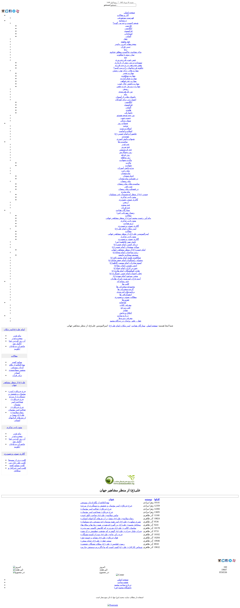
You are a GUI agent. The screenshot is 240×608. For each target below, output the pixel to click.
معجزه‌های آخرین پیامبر (125, 44)
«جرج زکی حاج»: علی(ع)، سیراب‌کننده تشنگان (101, 534)
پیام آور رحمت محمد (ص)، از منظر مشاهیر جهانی (128, 218)
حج (125, 57)
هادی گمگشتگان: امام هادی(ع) (126, 271)
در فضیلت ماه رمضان (128, 189)
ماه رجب (125, 170)
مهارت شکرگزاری (128, 78)
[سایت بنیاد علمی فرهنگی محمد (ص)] (120, 484)
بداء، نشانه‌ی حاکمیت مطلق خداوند (126, 52)
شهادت (128, 165)
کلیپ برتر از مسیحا (17, 460)
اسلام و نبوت (126, 128)
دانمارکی (128, 113)
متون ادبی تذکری (128, 197)
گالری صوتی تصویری (128, 199)
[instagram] (219, 561)
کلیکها (157, 499)
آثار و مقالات (123, 15)
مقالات (128, 215)
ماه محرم (125, 192)
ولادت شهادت (125, 160)
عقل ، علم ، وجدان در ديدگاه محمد (125, 321)
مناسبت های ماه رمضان (128, 184)
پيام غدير (17, 336)
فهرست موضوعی (125, 18)
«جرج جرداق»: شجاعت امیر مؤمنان (17, 402)
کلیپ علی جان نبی (17, 463)
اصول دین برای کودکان (125, 99)
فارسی (128, 26)
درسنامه (123, 20)
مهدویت (125, 136)
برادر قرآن (17, 375)
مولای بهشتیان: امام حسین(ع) (125, 247)
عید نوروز (125, 147)
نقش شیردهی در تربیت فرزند (128, 65)
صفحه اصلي (129, 12)
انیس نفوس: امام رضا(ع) (125, 265)
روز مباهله (125, 157)
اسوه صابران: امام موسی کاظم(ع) (126, 263)
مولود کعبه (17, 362)
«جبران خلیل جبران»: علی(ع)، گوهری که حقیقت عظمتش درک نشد (111, 531)
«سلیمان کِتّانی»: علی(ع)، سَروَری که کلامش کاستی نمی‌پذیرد (108, 528)
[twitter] (223, 561)
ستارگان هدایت (123, 210)
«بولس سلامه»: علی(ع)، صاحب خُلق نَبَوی (99, 515)
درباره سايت (122, 315)
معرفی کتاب (125, 305)
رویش (125, 89)
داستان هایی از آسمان (126, 97)
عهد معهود (125, 41)
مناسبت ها (123, 141)
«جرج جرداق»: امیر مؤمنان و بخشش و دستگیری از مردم (17, 394)
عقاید (125, 310)
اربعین (125, 202)
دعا (125, 49)
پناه (125, 94)
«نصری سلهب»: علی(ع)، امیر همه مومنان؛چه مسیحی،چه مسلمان (110, 521)
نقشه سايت (123, 582)
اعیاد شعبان (128, 176)
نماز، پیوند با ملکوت (125, 55)
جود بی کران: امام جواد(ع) (126, 268)
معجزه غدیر (17, 338)
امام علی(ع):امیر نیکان (14, 329)
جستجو (107, 5)
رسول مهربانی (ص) (126, 213)
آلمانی (128, 36)
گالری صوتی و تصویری (128, 226)
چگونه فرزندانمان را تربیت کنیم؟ (128, 68)
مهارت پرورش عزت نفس (128, 86)
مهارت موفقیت (128, 76)
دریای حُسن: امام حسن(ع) (126, 244)
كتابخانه (122, 302)
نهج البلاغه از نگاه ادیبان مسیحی (94, 502)
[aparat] (234, 561)
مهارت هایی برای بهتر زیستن (125, 70)
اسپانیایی (128, 33)
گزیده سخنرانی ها (126, 289)
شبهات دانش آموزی (126, 139)
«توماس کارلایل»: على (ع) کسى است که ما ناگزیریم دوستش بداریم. (111, 547)
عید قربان (125, 207)
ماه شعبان (125, 173)
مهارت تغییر (128, 73)
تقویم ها (125, 300)
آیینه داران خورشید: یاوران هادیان (126, 279)
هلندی (128, 110)
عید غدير (125, 144)
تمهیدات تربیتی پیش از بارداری (128, 62)
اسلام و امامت (125, 131)
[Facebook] (226, 561)
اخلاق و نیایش (125, 313)
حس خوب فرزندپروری (125, 60)
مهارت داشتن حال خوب (128, 84)
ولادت (128, 163)
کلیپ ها (125, 284)
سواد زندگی (125, 120)
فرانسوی (128, 31)
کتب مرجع (125, 307)
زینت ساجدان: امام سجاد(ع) (125, 252)
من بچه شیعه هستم (126, 115)
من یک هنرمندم (126, 91)
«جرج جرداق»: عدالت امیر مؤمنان (96, 509)
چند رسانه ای (123, 281)
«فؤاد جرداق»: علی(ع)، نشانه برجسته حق (99, 537)
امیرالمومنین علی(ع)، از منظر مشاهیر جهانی (128, 234)
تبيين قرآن (125, 47)
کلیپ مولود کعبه (17, 465)
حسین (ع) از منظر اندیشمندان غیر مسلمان (128, 194)
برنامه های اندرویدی (126, 292)
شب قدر (128, 186)
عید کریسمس (125, 149)
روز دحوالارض (125, 152)
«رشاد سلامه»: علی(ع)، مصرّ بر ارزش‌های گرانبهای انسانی (107, 518)
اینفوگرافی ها (125, 294)
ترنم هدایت (128, 223)
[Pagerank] (113, 605)
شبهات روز (123, 123)
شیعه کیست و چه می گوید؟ (125, 23)
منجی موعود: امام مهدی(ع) (125, 276)
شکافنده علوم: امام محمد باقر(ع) (125, 257)
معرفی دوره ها (125, 318)
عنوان (111, 499)
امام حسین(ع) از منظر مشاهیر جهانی (128, 250)
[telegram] (230, 561)
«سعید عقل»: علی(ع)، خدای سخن (95, 541)
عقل (125, 39)
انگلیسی (128, 28)
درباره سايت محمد (122, 585)
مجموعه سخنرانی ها (125, 286)
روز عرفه (125, 155)
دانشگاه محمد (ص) (122, 587)
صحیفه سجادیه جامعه (128, 255)
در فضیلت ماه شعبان (128, 178)
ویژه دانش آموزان (126, 168)
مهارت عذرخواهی (128, 81)
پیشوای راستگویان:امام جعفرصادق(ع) (125, 260)
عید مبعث (125, 205)
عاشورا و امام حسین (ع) (125, 134)
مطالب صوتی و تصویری (126, 297)
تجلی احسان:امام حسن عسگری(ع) (125, 273)
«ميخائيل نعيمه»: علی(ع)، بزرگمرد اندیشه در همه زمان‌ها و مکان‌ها (110, 525)
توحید (125, 126)
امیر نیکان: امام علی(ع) (125, 228)
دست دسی (126, 118)
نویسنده (148, 499)
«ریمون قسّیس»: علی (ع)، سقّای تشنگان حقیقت (102, 544)
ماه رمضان (125, 181)
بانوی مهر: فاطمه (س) (125, 242)
